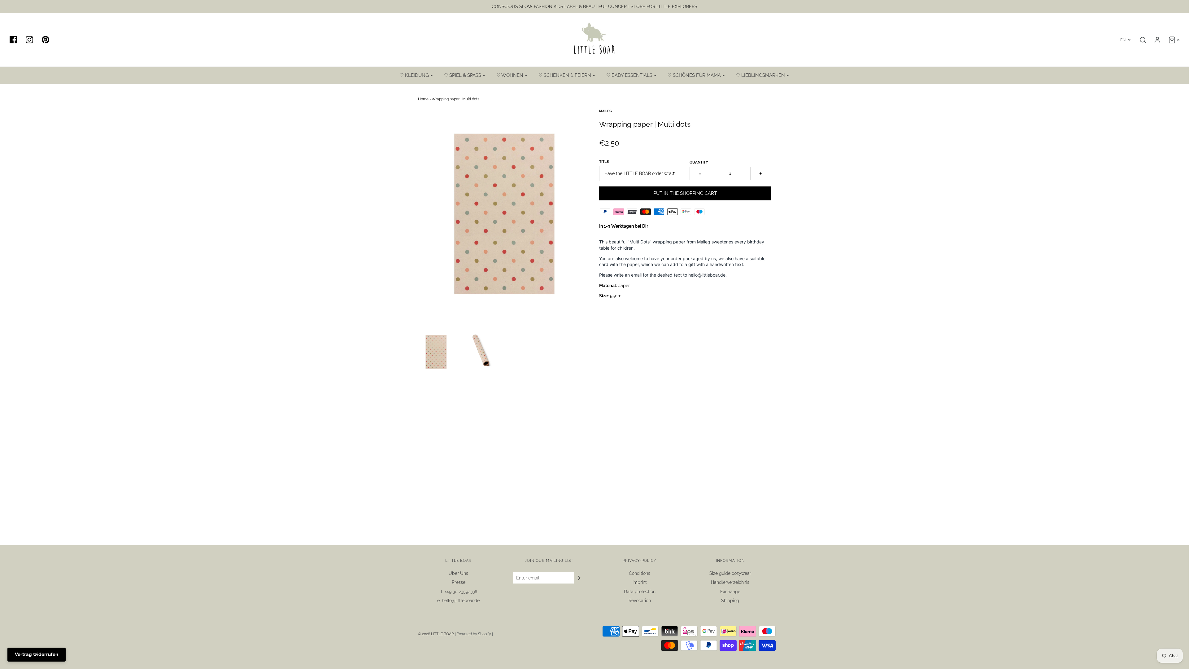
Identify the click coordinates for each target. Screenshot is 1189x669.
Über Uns (458, 573)
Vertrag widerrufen (36, 654)
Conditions (639, 573)
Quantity (699, 162)
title (604, 162)
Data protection (639, 591)
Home (423, 99)
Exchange (730, 591)
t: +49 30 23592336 (458, 591)
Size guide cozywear (730, 573)
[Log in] (1154, 40)
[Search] (1140, 40)
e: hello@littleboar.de (458, 600)
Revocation (640, 600)
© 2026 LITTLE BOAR (436, 634)
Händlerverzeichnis (730, 582)
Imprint (640, 582)
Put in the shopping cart (685, 193)
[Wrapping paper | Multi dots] (436, 352)
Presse (458, 582)
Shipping (730, 600)
